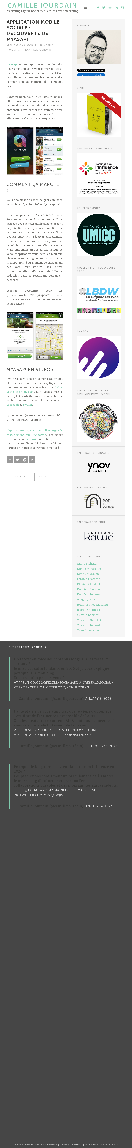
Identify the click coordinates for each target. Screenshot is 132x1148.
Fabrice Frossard (88, 579)
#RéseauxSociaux (98, 682)
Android (32, 439)
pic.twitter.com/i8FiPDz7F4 (68, 735)
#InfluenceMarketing (78, 730)
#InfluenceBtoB (28, 735)
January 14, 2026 (99, 806)
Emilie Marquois (88, 573)
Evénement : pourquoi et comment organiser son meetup (24, 476)
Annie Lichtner (87, 563)
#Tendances (25, 687)
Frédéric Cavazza (89, 589)
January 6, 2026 (98, 699)
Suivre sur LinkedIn (91, 75)
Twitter (27, 404)
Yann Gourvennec (89, 630)
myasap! (12, 49)
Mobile (32, 45)
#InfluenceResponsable (35, 730)
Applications (16, 45)
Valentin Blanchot (89, 620)
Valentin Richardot (90, 625)
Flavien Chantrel (88, 584)
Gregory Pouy (86, 599)
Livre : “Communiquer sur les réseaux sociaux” (50, 476)
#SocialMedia (69, 682)
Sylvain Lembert (88, 614)
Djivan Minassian (89, 568)
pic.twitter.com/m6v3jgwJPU (39, 795)
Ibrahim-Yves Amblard (92, 604)
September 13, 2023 (101, 746)
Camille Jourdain (42, 5)
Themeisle (113, 1145)
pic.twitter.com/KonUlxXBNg (63, 687)
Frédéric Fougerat (89, 594)
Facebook (13, 404)
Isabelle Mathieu (88, 609)
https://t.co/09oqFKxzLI (35, 682)
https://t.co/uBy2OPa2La (35, 790)
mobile (48, 45)
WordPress (77, 1145)
